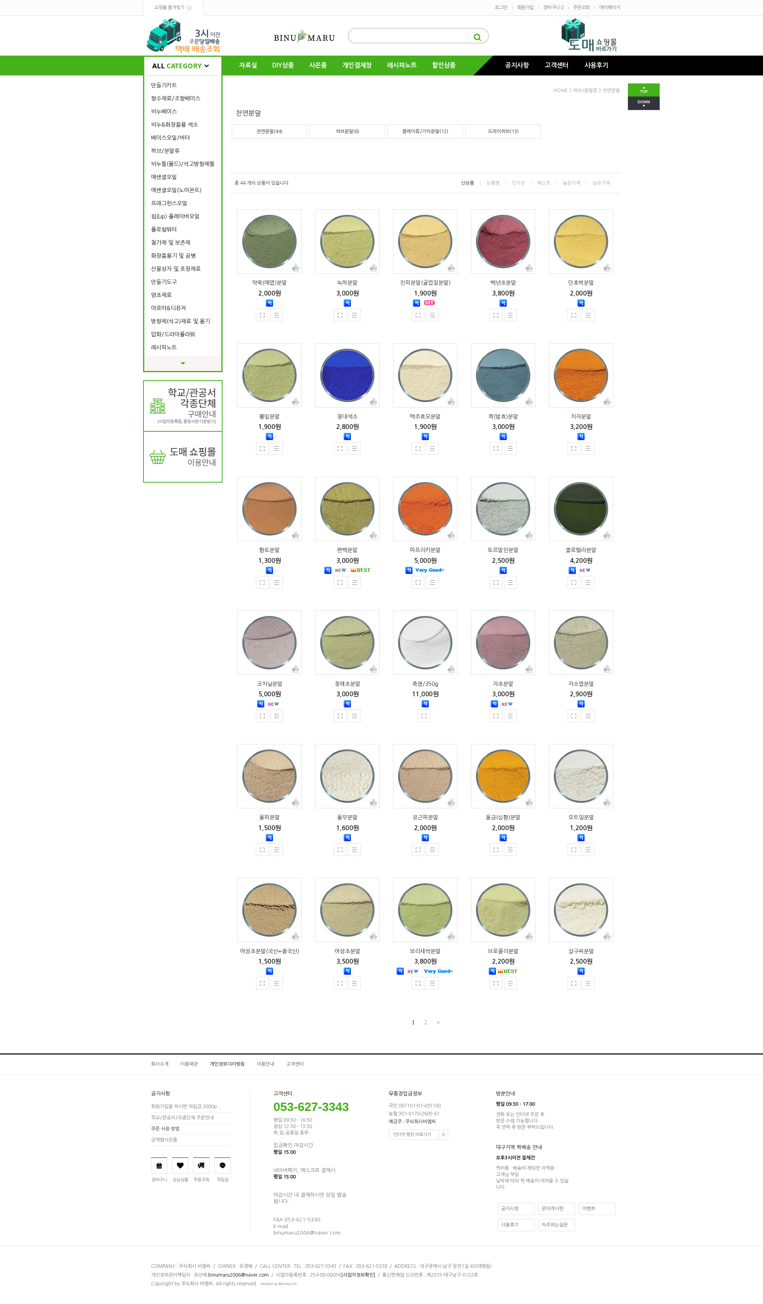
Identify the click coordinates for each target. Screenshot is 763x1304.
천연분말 (611, 90)
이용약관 (189, 1064)
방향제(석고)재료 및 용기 (180, 321)
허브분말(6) (347, 131)
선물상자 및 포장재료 (176, 269)
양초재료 (161, 295)
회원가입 (525, 7)
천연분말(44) (269, 131)
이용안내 (265, 1064)
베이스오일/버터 (170, 138)
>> (437, 1023)
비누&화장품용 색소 (174, 125)
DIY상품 (283, 65)
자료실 (248, 65)
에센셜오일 (164, 177)
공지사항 (517, 65)
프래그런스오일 (169, 203)
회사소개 (159, 1064)
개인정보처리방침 (227, 1064)
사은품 (318, 65)
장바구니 (553, 7)
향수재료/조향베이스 (175, 98)
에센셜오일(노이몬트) (176, 190)
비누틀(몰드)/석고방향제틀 (183, 164)
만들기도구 (164, 282)
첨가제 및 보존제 (170, 242)
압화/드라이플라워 (173, 334)
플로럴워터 (164, 229)
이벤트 (588, 1208)
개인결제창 (357, 65)
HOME (561, 90)
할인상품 (444, 65)
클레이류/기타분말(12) (425, 131)
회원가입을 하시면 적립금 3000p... (186, 1106)
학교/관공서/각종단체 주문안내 (182, 1117)
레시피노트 (402, 65)
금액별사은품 (164, 1140)
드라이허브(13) (503, 131)
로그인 (501, 7)
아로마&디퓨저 (168, 308)
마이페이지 (609, 7)
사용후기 (596, 65)
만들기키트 (164, 85)
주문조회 (581, 7)
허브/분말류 (165, 151)
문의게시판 (553, 1208)
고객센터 (557, 65)
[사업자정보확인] (358, 1275)
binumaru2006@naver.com (238, 1275)
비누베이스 (164, 111)
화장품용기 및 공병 (173, 256)
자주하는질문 (555, 1225)
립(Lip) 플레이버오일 (175, 216)
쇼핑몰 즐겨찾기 (169, 7)
